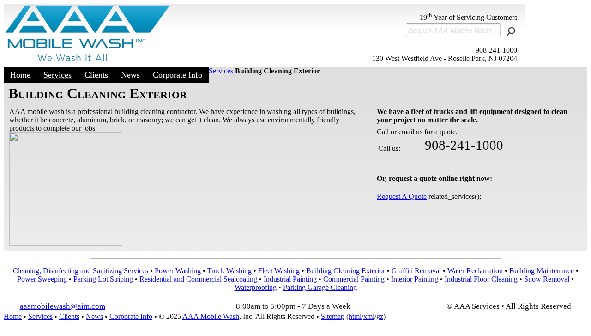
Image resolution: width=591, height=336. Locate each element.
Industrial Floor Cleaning (481, 279)
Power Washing (178, 271)
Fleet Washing (279, 271)
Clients (96, 74)
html (355, 316)
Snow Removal (546, 279)
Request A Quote (402, 196)
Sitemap (332, 316)
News (130, 74)
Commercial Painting (354, 279)
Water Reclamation (475, 271)
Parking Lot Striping (103, 279)
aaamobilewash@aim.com (62, 306)
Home (20, 74)
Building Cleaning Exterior (345, 271)
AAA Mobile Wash (210, 316)
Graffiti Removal (416, 271)
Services (57, 74)
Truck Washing (229, 271)
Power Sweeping (42, 279)
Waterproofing (256, 287)
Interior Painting (414, 279)
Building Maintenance (541, 271)
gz (379, 316)
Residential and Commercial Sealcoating (198, 279)
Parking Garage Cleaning (320, 287)
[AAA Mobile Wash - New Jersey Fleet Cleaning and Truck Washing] (88, 63)
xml (368, 316)
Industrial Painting (290, 279)
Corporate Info (177, 74)
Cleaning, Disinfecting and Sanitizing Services (80, 271)
